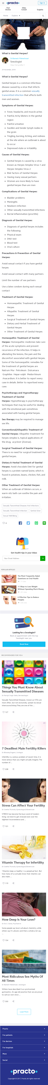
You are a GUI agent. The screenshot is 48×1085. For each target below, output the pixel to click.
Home (5, 16)
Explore (15, 16)
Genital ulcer (35, 511)
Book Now (24, 644)
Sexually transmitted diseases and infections (21, 506)
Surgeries (40, 9)
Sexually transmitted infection (15, 511)
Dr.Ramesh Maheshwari (19, 58)
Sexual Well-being (10, 516)
